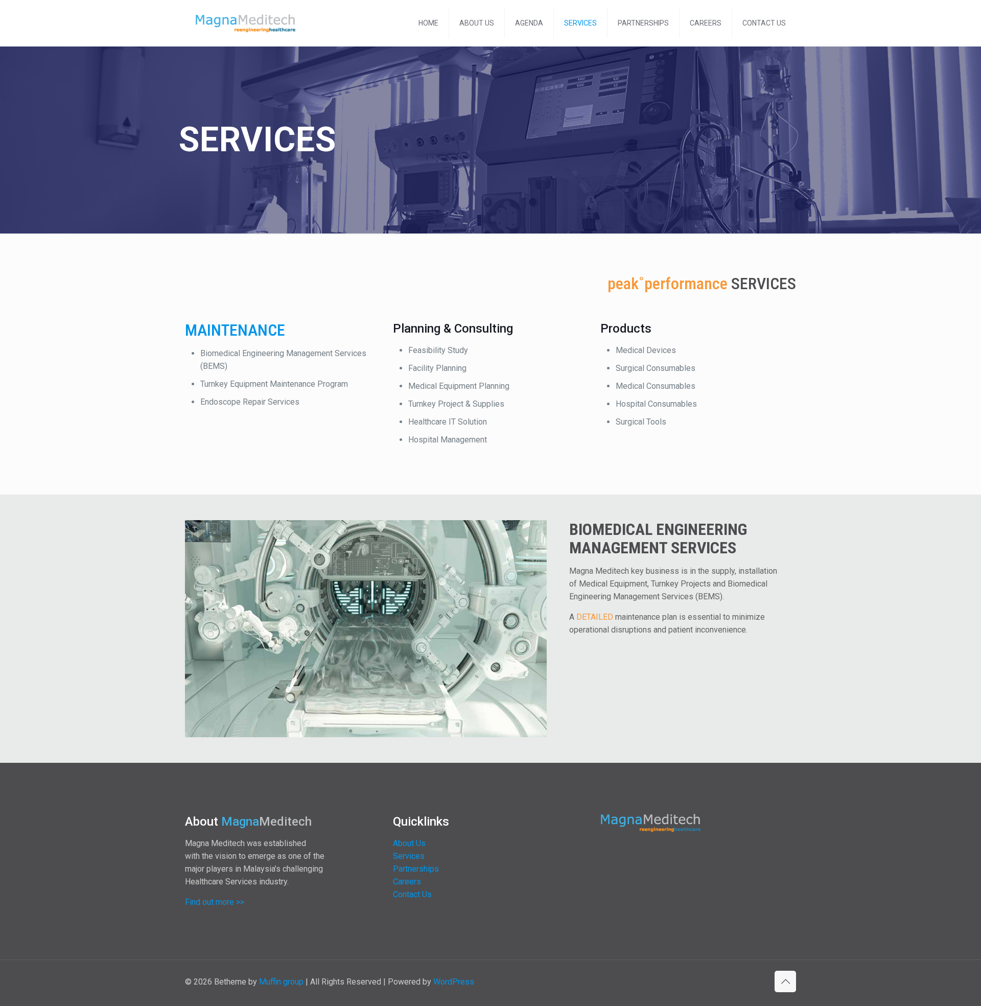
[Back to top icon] (785, 981)
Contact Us (412, 894)
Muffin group (281, 982)
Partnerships (416, 869)
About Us (409, 843)
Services (409, 856)
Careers (407, 881)
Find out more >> (214, 902)
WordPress (453, 982)
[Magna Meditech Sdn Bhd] (246, 23)
